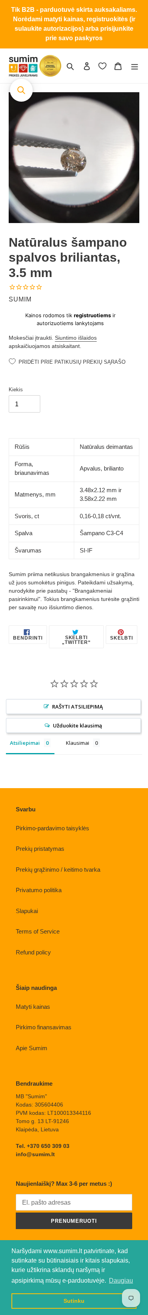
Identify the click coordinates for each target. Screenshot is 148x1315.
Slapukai (27, 911)
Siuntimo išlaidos (76, 338)
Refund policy (33, 952)
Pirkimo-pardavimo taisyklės (52, 828)
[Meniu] (134, 66)
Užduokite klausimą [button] (77, 725)
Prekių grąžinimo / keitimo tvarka (58, 869)
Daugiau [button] (121, 1280)
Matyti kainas (33, 1006)
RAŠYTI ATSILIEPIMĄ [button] (77, 706)
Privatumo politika (39, 890)
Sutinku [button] (74, 1301)
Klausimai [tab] (77, 742)
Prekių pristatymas (40, 848)
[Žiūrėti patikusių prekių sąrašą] (102, 65)
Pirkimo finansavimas (43, 1027)
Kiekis (16, 389)
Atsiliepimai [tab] (25, 742)
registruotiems (92, 315)
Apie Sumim (31, 1048)
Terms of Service (38, 931)
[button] (21, 90)
